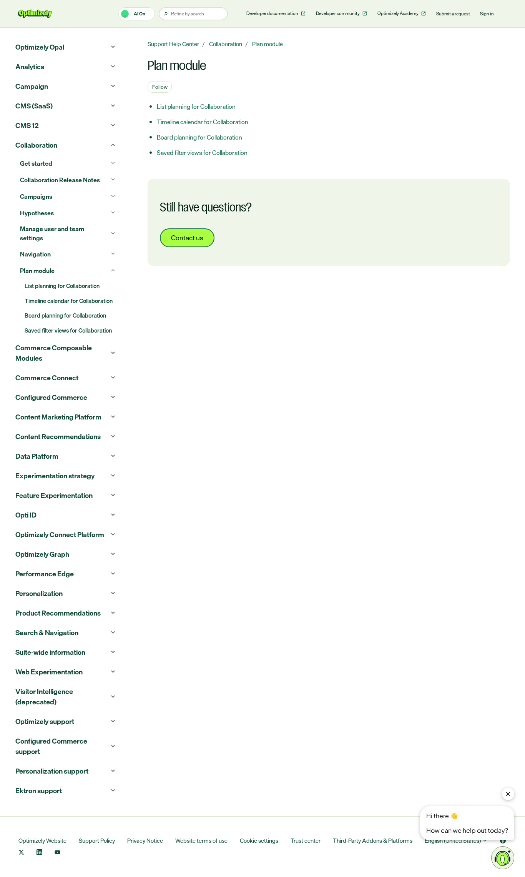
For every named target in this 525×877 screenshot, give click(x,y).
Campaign (31, 86)
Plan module (267, 44)
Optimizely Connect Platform (59, 534)
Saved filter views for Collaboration (202, 153)
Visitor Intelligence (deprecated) (44, 696)
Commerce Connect (46, 377)
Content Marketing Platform (58, 417)
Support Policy (97, 840)
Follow (160, 86)
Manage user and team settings (52, 233)
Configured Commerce (51, 397)
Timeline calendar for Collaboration (202, 122)
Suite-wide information (50, 652)
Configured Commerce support (51, 746)
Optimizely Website (42, 840)
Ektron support (38, 790)
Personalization (39, 593)
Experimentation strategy (55, 475)
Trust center (306, 840)
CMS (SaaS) (34, 105)
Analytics (29, 66)
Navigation (35, 254)
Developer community (338, 13)
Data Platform (36, 456)
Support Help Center (173, 44)
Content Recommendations (58, 436)
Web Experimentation (49, 671)
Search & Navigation (46, 632)
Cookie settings (259, 840)
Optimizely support (44, 721)
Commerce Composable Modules (53, 353)
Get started (36, 163)
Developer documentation (272, 13)
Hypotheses (37, 213)
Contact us (187, 237)
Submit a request (453, 14)
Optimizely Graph (42, 554)
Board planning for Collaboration (199, 137)
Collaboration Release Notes (60, 180)
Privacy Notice (145, 840)
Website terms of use (201, 840)
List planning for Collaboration (196, 106)
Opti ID (26, 515)
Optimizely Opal (39, 47)
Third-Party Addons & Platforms (372, 840)
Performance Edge (44, 573)
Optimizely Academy (398, 13)
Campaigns (36, 196)
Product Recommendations (58, 613)
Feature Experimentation (54, 495)
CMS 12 (27, 125)
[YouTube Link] (57, 853)
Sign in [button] (487, 14)
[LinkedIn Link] (39, 853)
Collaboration (225, 44)
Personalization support (51, 771)
